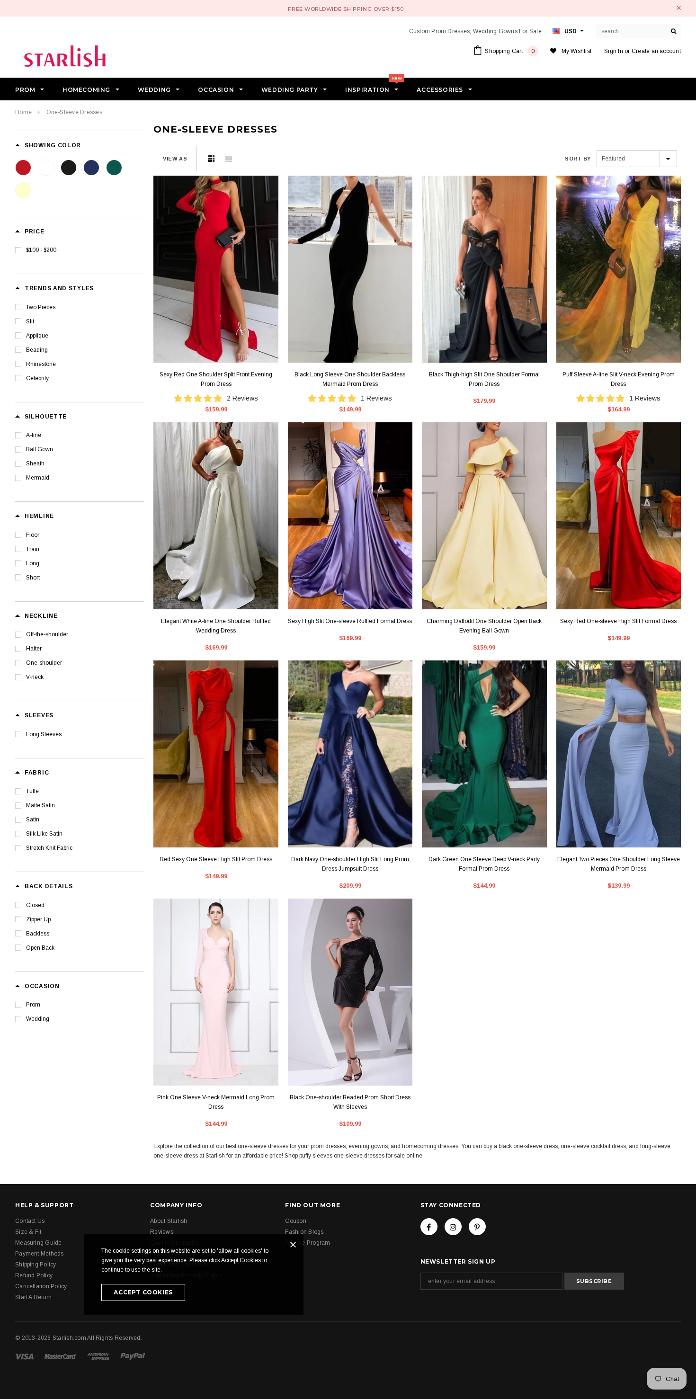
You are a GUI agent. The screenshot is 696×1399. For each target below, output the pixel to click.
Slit (30, 321)
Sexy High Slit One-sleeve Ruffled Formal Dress (350, 621)
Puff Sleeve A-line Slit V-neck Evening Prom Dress (618, 379)
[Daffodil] (23, 190)
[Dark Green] (114, 168)
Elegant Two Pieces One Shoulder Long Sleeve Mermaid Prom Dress (618, 864)
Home (23, 112)
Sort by (578, 158)
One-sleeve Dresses (74, 112)
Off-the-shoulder (47, 634)
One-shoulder (44, 662)
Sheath (35, 463)
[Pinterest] (477, 1226)
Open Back (40, 948)
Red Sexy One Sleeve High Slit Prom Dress (216, 859)
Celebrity (37, 378)
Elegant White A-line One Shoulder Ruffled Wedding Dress (216, 626)
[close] (679, 8)
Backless (37, 933)
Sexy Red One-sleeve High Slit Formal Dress (618, 621)
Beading (37, 350)
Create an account (656, 51)
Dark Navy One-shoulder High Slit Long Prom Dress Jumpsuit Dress (350, 864)
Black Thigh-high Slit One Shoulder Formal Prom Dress (484, 379)
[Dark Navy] (91, 168)
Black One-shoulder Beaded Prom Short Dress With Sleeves (350, 1102)
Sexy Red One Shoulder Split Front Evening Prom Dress (216, 379)
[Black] (69, 168)
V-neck (35, 677)
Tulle (32, 791)
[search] (674, 31)
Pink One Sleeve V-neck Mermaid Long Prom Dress (216, 1102)
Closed (35, 905)
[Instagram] (453, 1226)
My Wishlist (577, 51)
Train (32, 549)
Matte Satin (40, 805)
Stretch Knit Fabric (49, 848)
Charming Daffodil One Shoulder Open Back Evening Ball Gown (484, 626)
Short (33, 577)
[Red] (23, 168)
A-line (33, 435)
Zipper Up (38, 919)
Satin (32, 819)
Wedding (37, 1019)
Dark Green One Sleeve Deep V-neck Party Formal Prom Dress (484, 864)
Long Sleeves (44, 734)
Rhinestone (41, 364)
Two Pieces (40, 307)
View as (175, 158)
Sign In (613, 51)
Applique (37, 335)
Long (32, 563)
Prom (33, 1004)
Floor (32, 535)
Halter (34, 648)
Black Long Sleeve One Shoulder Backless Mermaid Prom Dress (349, 379)
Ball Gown (39, 449)
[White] (46, 168)
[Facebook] (428, 1226)
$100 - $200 (41, 250)
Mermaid (37, 477)
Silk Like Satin (44, 833)
